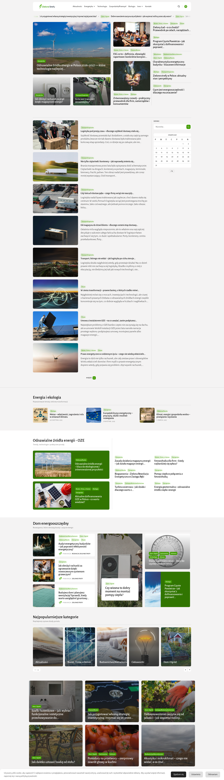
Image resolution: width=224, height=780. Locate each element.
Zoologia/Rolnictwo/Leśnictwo (134, 483)
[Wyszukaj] (188, 127)
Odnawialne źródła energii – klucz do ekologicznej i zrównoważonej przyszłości (89, 467)
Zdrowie (162, 557)
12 (167, 152)
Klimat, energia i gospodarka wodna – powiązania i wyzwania (120, 415)
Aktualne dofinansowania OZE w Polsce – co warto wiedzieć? (88, 499)
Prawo (182, 23)
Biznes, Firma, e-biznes (121, 50)
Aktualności (77, 6)
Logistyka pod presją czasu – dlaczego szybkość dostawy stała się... (110, 131)
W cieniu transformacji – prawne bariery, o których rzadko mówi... (110, 290)
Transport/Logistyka (82, 95)
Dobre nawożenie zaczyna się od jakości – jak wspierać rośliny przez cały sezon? (67, 16)
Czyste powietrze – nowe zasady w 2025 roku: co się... (171, 415)
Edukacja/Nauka (169, 58)
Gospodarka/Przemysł (117, 6)
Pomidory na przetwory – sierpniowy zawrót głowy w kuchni (176, 16)
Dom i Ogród (106, 16)
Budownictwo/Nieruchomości (173, 54)
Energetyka (88, 6)
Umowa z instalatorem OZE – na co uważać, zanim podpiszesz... (109, 321)
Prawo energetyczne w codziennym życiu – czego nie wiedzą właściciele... (113, 354)
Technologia (102, 6)
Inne (139, 6)
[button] (185, 670)
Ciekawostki (158, 86)
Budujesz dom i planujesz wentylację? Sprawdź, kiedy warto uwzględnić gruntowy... (73, 595)
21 (177, 157)
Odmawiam (213, 774)
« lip (171, 171)
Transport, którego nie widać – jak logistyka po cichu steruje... (108, 258)
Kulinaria (173, 553)
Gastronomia (164, 553)
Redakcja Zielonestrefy (81, 553)
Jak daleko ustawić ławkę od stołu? (125, 16)
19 (167, 157)
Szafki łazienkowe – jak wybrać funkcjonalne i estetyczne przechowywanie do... (51, 714)
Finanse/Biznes (135, 50)
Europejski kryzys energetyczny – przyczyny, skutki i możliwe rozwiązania (64, 415)
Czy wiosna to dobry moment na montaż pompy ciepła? (117, 591)
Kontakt (148, 6)
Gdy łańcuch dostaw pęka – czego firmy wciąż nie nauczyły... (107, 193)
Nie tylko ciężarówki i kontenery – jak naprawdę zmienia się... (108, 161)
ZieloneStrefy (77, 578)
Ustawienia (195, 774)
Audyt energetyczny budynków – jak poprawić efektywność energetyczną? (74, 546)
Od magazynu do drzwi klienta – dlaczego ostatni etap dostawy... (109, 225)
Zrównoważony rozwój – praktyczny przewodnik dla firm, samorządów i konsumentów (131, 101)
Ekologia (131, 6)
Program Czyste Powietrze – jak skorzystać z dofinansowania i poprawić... (169, 44)
